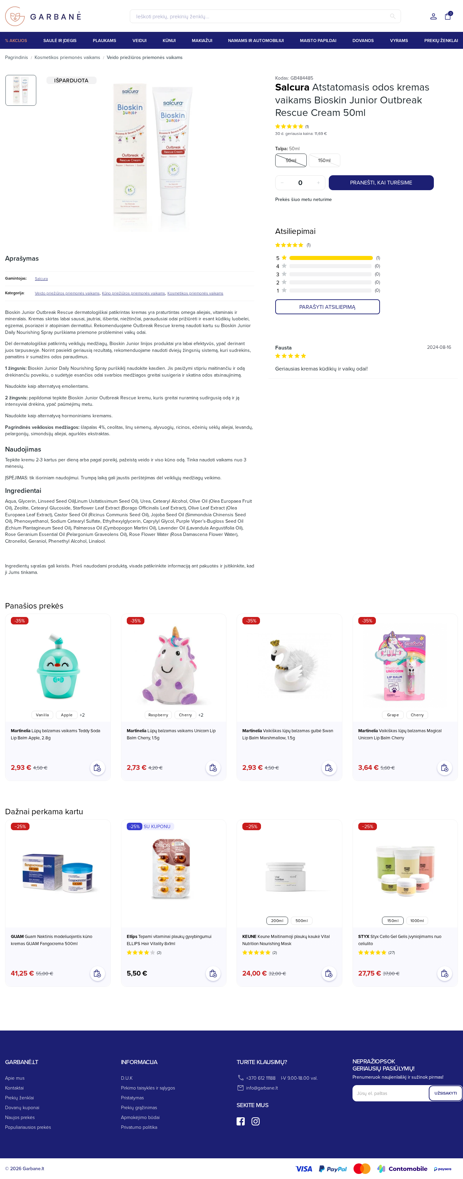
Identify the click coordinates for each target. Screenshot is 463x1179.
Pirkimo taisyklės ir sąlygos (148, 1087)
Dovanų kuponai (22, 1107)
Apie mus (14, 1078)
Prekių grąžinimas (139, 1107)
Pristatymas (132, 1097)
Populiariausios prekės (28, 1127)
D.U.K (127, 1078)
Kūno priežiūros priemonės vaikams (133, 293)
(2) (159, 952)
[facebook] (241, 1121)
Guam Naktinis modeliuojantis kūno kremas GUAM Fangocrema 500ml (51, 939)
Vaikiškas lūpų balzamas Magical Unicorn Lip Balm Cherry (400, 734)
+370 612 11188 (261, 1078)
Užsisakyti (446, 1093)
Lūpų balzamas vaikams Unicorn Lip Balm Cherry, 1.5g (171, 734)
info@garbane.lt (262, 1087)
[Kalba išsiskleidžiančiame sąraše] (433, 17)
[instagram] (255, 1121)
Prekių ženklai (19, 1097)
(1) (307, 126)
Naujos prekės (20, 1117)
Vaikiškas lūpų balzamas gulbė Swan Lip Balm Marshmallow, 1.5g (287, 734)
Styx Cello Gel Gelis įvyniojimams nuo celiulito (399, 939)
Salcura (41, 278)
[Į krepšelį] (97, 973)
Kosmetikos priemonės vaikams (195, 293)
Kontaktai (14, 1087)
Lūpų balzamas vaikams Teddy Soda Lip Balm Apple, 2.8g (55, 734)
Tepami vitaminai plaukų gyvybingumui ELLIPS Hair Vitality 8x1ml (169, 939)
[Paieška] (393, 16)
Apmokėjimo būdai (140, 1117)
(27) (391, 952)
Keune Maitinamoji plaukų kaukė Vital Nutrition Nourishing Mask (286, 939)
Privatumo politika (139, 1127)
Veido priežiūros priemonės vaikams (67, 293)
